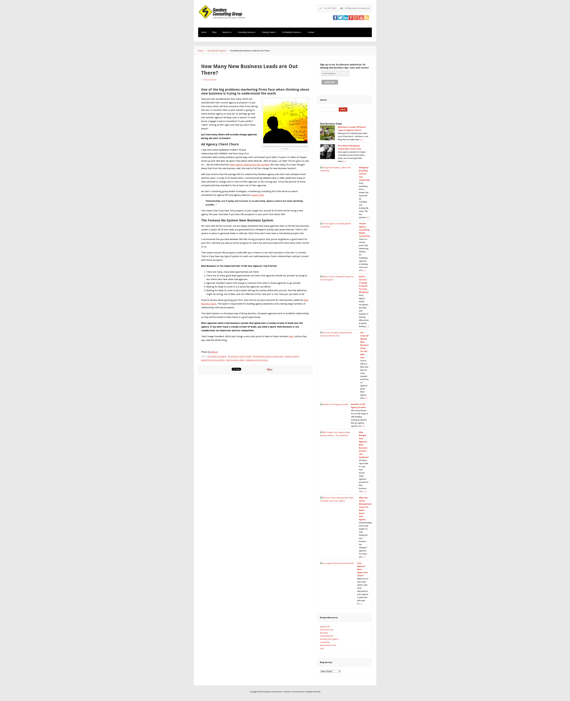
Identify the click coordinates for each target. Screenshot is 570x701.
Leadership (325, 642)
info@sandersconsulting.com (357, 8)
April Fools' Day (326, 630)
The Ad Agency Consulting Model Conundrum (364, 229)
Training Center (269, 32)
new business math (235, 360)
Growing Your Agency (217, 51)
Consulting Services (247, 32)
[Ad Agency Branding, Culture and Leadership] (338, 169)
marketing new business (213, 360)
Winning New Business (257, 360)
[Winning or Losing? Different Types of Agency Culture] (327, 132)
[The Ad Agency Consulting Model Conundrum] (338, 225)
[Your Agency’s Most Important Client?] (337, 563)
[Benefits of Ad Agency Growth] (334, 404)
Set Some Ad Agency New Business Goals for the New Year (364, 345)
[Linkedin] (345, 17)
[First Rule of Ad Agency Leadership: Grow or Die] (327, 151)
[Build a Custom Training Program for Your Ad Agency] (338, 278)
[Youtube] (361, 17)
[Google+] (356, 17)
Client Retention (326, 636)
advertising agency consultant (268, 356)
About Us (227, 32)
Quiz (322, 648)
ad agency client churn (239, 356)
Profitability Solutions (292, 32)
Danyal (214, 352)
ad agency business (217, 356)
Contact (311, 32)
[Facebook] (335, 17)
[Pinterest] (351, 17)
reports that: (257, 195)
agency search (292, 356)
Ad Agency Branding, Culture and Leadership (364, 173)
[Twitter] (340, 17)
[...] (361, 139)
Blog (214, 32)
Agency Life (325, 627)
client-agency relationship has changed (249, 164)
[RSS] (366, 17)
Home (203, 32)
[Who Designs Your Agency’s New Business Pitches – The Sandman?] (338, 434)
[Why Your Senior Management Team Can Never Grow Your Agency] (338, 499)
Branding (324, 633)
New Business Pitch (328, 645)
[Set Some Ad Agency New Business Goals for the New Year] (338, 334)
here (291, 336)
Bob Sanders (210, 80)
